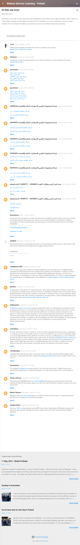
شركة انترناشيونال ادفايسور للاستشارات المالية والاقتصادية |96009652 (33, 106)
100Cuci (19, 408)
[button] (77, 10)
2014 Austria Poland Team (16, 36)
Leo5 (12, 44)
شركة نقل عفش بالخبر (17, 80)
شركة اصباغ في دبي (16, 187)
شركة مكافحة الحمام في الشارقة (21, 127)
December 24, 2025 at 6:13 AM (30, 405)
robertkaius (14, 329)
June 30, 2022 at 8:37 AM (65, 122)
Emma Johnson (15, 378)
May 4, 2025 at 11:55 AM (27, 365)
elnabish (13, 241)
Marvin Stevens (15, 392)
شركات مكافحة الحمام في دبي (20, 146)
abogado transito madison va (66, 338)
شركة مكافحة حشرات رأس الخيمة (21, 160)
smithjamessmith (16, 267)
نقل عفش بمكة (15, 75)
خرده (11, 255)
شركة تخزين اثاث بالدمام (18, 95)
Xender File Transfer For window (21, 49)
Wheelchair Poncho (17, 62)
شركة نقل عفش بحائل (17, 91)
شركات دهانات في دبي (17, 191)
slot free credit (26, 396)
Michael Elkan (44, 541)
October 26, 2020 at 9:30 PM (26, 57)
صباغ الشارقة (14, 207)
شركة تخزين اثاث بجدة (17, 98)
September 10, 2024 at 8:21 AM (26, 241)
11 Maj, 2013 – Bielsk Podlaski (15, 461)
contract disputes (53, 277)
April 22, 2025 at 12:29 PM (28, 351)
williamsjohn (14, 305)
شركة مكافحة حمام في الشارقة (20, 131)
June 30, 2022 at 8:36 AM (65, 106)
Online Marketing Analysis (18, 228)
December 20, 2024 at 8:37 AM (29, 305)
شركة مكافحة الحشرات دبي (19, 115)
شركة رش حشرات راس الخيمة (20, 156)
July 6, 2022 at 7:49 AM (69, 184)
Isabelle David (15, 405)
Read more (73, 479)
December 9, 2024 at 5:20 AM (31, 266)
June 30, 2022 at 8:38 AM (65, 168)
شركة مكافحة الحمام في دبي (19, 142)
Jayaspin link (23, 368)
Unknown (13, 57)
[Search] (77, 4)
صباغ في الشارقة (15, 204)
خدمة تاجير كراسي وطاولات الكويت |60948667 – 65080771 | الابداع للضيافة (35, 184)
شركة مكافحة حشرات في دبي (20, 173)
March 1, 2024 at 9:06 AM (27, 215)
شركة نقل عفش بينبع (17, 78)
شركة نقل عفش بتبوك (17, 93)
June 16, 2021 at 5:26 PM (26, 69)
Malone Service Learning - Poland (26, 3)
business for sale (16, 231)
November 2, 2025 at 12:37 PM (31, 392)
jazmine (13, 287)
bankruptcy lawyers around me (20, 308)
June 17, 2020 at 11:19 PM (22, 44)
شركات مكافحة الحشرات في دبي (21, 177)
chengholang (15, 351)
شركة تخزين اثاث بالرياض (18, 97)
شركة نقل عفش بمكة (17, 73)
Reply (12, 52)
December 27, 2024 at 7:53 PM (28, 329)
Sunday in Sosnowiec (11, 485)
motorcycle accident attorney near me (35, 297)
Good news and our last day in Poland (18, 510)
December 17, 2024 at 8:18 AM (25, 287)
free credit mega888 (37, 381)
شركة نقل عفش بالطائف (18, 76)
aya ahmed (14, 70)
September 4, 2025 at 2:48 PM (30, 378)
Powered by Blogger (41, 537)
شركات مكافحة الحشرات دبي (19, 111)
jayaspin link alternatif (48, 356)
